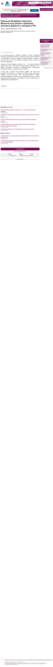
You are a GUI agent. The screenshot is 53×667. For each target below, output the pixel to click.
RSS (9, 660)
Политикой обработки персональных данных (19, 11)
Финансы (3, 28)
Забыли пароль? (23, 155)
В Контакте (13, 660)
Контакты (22, 660)
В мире (20, 28)
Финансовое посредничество (11, 28)
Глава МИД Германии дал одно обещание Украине (46, 50)
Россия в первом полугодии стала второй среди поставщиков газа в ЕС (45, 62)
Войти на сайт (47, 2)
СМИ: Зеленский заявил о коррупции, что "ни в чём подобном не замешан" (45, 45)
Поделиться (3, 86)
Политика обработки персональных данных (44, 660)
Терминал (6, 660)
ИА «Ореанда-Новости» (8, 52)
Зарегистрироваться (29, 155)
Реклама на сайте (32, 660)
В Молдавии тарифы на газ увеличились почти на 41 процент (17, 129)
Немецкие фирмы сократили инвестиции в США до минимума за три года (45, 58)
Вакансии (26, 660)
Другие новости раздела (48, 67)
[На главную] (8, 4)
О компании (18, 660)
